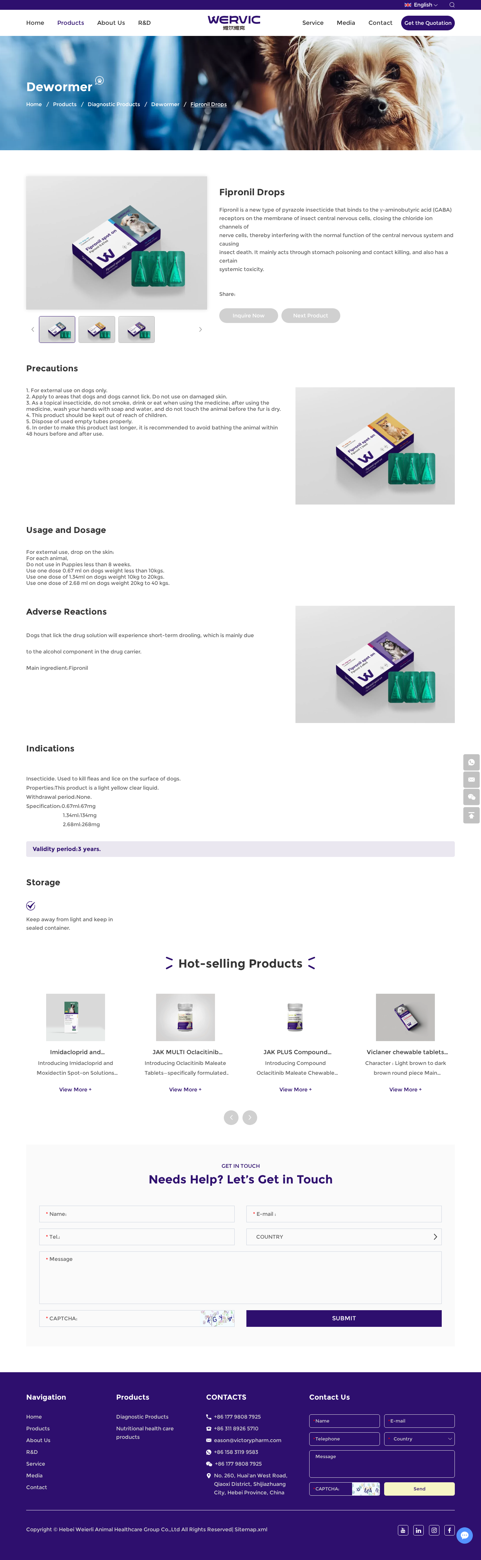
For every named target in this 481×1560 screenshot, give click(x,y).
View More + (75, 1089)
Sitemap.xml (251, 1529)
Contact (380, 22)
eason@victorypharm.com (247, 1440)
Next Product (310, 316)
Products (70, 22)
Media (346, 22)
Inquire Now (249, 316)
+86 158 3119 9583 (236, 1452)
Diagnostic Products (114, 104)
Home (35, 22)
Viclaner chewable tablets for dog (405, 1053)
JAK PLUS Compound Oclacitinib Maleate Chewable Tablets (295, 1053)
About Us (111, 22)
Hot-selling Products (240, 963)
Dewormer (165, 104)
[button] (32, 329)
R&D (144, 22)
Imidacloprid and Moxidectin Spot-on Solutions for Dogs (75, 1053)
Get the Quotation (428, 23)
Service (313, 22)
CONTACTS (226, 1397)
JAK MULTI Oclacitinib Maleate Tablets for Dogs (185, 1053)
